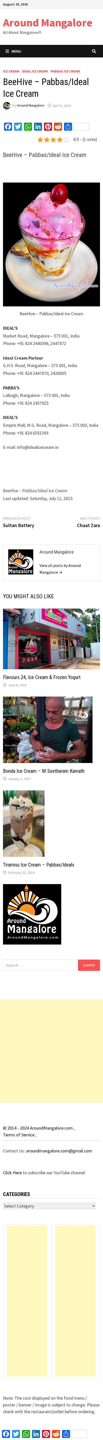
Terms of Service (19, 1135)
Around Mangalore (47, 22)
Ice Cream (11, 71)
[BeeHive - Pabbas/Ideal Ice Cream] (51, 244)
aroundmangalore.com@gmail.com (59, 1151)
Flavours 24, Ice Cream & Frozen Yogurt (41, 677)
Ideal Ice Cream (35, 71)
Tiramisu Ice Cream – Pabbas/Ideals (38, 865)
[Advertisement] (51, 1051)
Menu (16, 51)
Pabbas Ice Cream (65, 71)
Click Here (13, 1172)
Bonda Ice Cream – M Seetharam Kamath (43, 771)
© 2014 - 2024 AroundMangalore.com (38, 1128)
